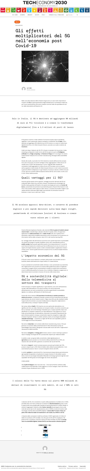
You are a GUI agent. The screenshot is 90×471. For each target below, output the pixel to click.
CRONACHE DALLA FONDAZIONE (56, 15)
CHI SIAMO (15, 15)
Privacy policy (73, 466)
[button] (77, 15)
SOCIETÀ (37, 15)
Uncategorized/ (19, 25)
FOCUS (43, 15)
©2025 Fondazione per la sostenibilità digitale (16, 466)
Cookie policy (62, 466)
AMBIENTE (30, 15)
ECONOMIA (22, 15)
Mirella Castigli (31, 89)
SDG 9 (17, 22)
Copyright (83, 466)
